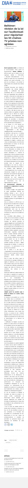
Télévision (8, 442)
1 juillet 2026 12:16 (10, 472)
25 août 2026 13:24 (10, 461)
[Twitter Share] (8, 424)
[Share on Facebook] (15, 430)
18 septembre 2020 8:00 (11, 46)
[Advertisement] (14, 58)
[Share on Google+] (19, 430)
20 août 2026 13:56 (10, 466)
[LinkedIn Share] (11, 424)
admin (12, 48)
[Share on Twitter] (17, 430)
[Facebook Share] (5, 424)
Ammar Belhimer (13, 440)
